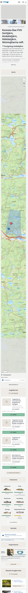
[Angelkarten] (13, 392)
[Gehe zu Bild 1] (5, 22)
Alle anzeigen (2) (13, 522)
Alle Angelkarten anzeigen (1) (13, 472)
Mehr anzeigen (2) (13, 384)
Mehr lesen (13, 64)
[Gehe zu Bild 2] (13, 22)
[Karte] (13, 72)
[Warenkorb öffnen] (23, 2)
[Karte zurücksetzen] (24, 83)
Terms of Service (8, 539)
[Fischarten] (13, 479)
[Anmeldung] (25, 2)
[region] (13, 12)
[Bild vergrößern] (13, 12)
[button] (11, 223)
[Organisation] (13, 544)
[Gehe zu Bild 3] (22, 22)
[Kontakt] (13, 528)
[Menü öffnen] (1, 2)
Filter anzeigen (14, 393)
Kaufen (14, 414)
